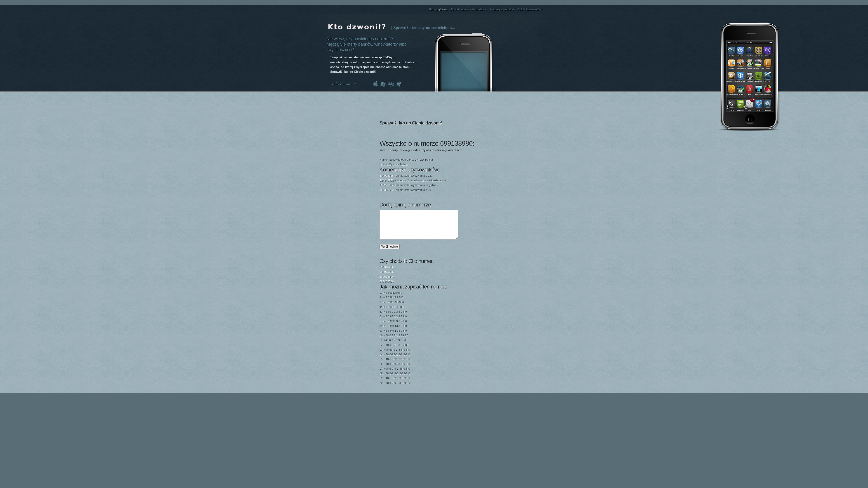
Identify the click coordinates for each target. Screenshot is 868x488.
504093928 (387, 175)
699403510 (387, 281)
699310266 (387, 267)
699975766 (387, 272)
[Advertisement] (751, 163)
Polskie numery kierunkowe (469, 9)
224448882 (387, 180)
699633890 (387, 276)
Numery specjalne (502, 9)
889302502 (387, 190)
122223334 (387, 185)
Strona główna (438, 9)
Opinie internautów (529, 9)
